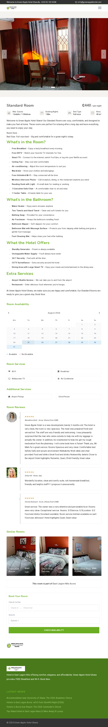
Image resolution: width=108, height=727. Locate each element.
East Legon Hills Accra (64, 583)
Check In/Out (15, 602)
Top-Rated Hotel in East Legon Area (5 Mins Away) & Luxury (35, 711)
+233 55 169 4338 (48, 2)
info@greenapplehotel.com (89, 2)
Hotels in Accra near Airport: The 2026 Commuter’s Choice (34, 707)
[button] (47, 87)
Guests (12, 615)
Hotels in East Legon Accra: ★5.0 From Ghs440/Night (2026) (35, 702)
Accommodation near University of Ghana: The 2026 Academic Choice (39, 698)
